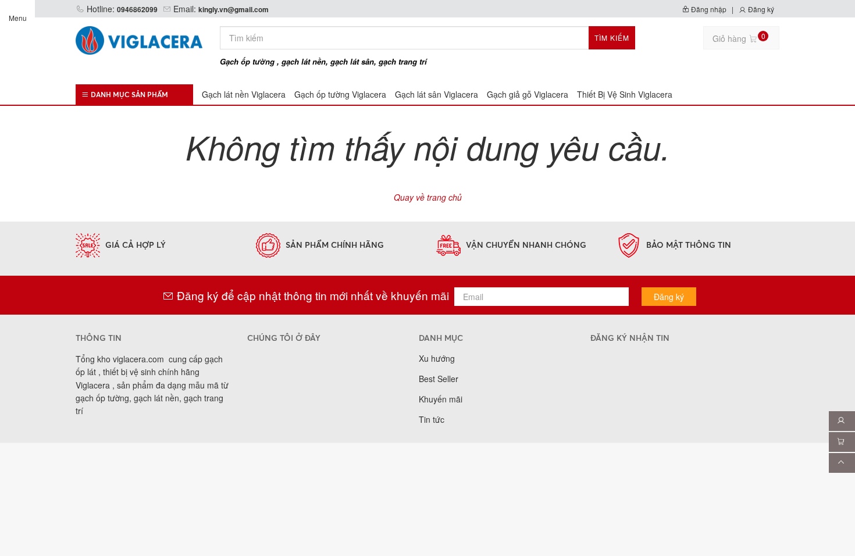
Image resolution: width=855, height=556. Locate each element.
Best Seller (438, 378)
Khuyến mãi (440, 399)
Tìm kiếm (611, 37)
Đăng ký (760, 9)
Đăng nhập (707, 9)
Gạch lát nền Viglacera (244, 94)
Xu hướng (437, 358)
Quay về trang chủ (428, 197)
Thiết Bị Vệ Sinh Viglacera (624, 94)
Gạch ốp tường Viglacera (340, 94)
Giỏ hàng (738, 37)
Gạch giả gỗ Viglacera (527, 94)
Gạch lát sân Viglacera (436, 94)
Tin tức (431, 419)
